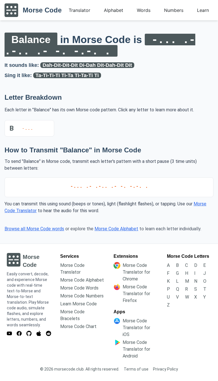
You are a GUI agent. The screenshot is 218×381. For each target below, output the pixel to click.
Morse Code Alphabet (116, 228)
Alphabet (113, 10)
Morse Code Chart (78, 326)
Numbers (173, 10)
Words (143, 10)
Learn (203, 10)
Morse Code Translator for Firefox (136, 293)
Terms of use (136, 369)
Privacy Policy (165, 369)
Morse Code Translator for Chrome (136, 272)
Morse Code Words (79, 288)
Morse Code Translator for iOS (136, 327)
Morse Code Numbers (82, 296)
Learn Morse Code (78, 303)
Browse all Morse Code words (34, 228)
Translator (79, 10)
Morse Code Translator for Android (136, 349)
